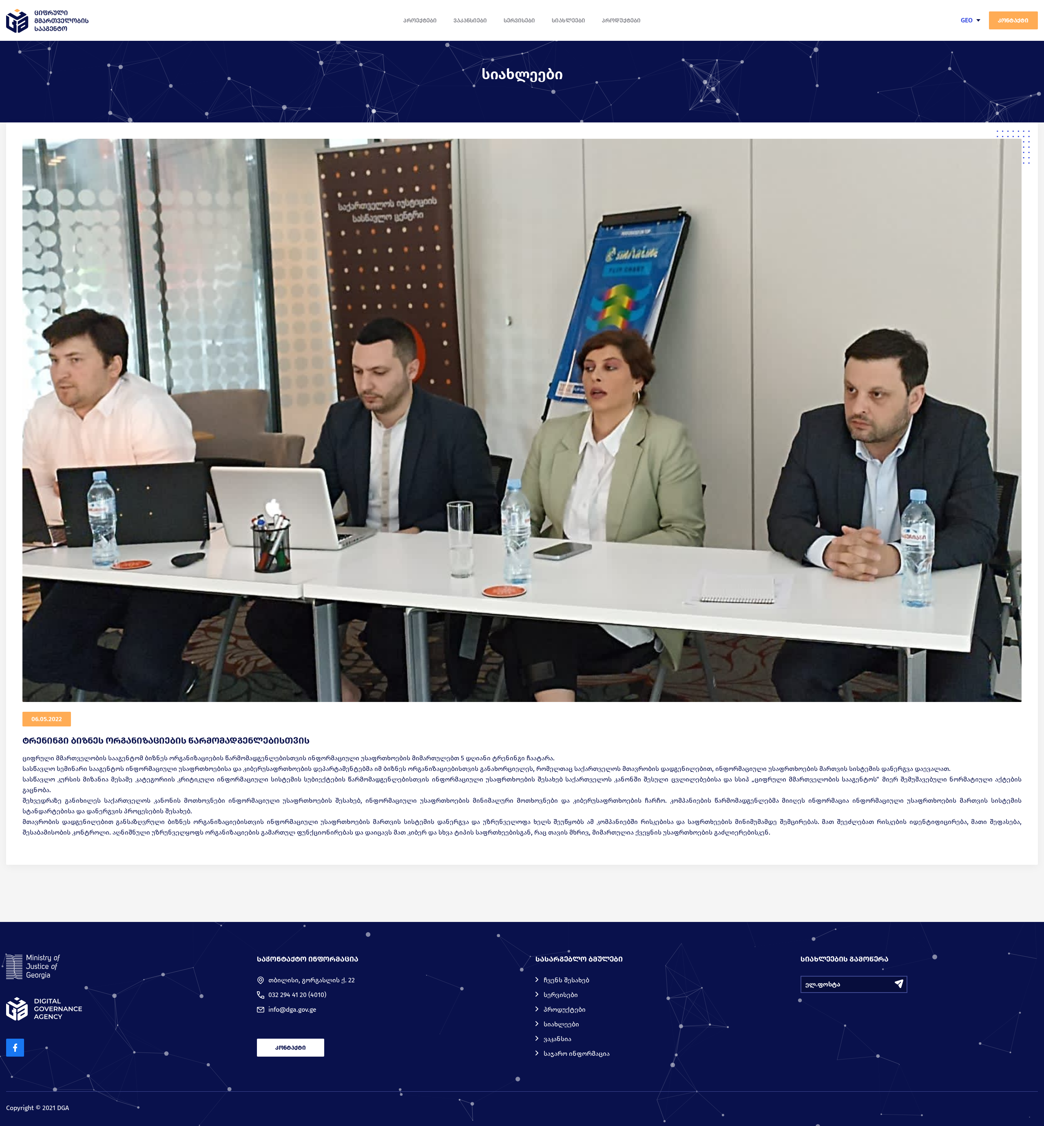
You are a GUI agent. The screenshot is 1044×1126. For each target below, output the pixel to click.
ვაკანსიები (470, 20)
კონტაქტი (1013, 20)
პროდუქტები (621, 20)
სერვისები (519, 20)
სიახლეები (568, 20)
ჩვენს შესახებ (566, 980)
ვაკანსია (557, 1039)
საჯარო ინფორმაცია (577, 1053)
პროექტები (420, 20)
